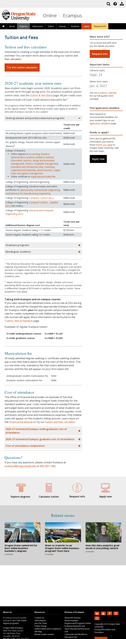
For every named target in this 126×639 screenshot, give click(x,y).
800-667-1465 (48, 466)
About (12, 26)
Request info (100, 54)
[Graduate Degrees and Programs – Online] (20, 487)
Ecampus (72, 15)
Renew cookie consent (44, 634)
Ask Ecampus (40, 620)
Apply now (98, 159)
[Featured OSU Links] (115, 4)
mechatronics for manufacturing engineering (28, 193)
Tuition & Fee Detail (41, 95)
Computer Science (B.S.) (41, 197)
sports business (45, 170)
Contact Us (39, 617)
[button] (43, 430)
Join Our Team (41, 623)
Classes (62, 26)
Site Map (38, 631)
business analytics (35, 157)
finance (29, 163)
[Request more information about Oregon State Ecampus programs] (77, 487)
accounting (34, 153)
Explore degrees (20, 496)
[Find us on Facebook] (110, 613)
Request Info (100, 26)
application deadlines (100, 123)
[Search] (108, 4)
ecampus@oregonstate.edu (20, 466)
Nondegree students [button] (18, 251)
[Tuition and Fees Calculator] (49, 487)
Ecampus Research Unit (75, 626)
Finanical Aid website (21, 422)
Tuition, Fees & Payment (19, 320)
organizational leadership (23, 170)
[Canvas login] (97, 621)
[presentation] (115, 4)
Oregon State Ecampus (13, 628)
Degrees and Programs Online (78, 623)
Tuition (51, 26)
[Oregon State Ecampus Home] (60, 15)
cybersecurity (26, 189)
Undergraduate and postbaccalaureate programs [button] (35, 118)
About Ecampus (71, 620)
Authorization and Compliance (48, 628)
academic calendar (107, 92)
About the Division (73, 617)
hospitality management (46, 163)
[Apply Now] (105, 487)
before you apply (104, 144)
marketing (49, 166)
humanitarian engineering (47, 189)
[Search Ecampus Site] (108, 4)
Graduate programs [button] (17, 245)
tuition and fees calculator (60, 422)
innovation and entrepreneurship (27, 166)
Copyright (98, 624)
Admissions (37, 26)
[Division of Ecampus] (122, 4)
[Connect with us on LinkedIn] (97, 613)
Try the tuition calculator (22, 67)
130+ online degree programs (14, 622)
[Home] (3, 26)
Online (50, 15)
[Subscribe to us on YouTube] (104, 613)
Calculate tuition (49, 496)
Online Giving (40, 626)
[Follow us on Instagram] (116, 613)
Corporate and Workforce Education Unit (76, 635)
